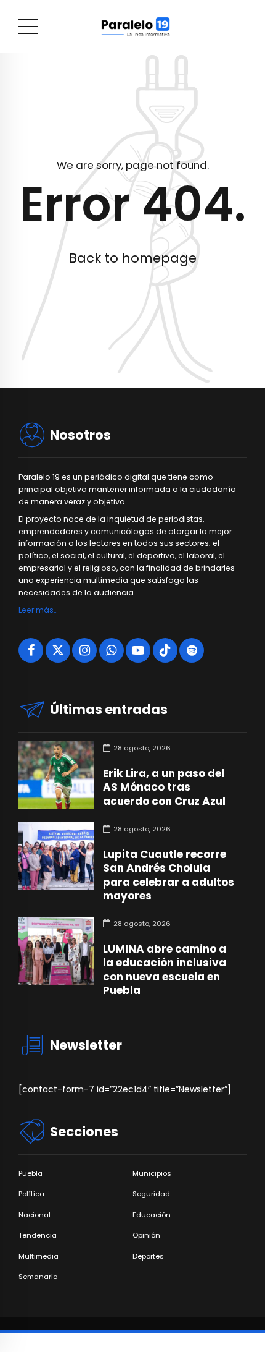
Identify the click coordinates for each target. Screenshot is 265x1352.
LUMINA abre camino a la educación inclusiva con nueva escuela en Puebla (164, 969)
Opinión (146, 1235)
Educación (151, 1215)
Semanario (37, 1277)
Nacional (34, 1215)
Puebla (30, 1173)
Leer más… (37, 610)
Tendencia (37, 1235)
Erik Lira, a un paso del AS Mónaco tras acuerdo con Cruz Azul (164, 787)
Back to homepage (133, 258)
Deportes (148, 1256)
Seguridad (151, 1194)
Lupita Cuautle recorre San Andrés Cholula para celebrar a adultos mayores (168, 875)
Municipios (151, 1173)
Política (31, 1194)
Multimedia (38, 1256)
